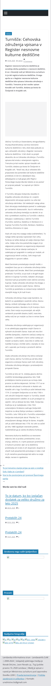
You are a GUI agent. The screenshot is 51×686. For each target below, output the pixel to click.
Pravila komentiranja (26, 675)
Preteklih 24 (13, 518)
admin (20, 61)
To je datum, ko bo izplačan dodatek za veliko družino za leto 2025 (24, 499)
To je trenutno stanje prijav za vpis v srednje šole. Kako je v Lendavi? (23, 470)
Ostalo (8, 34)
